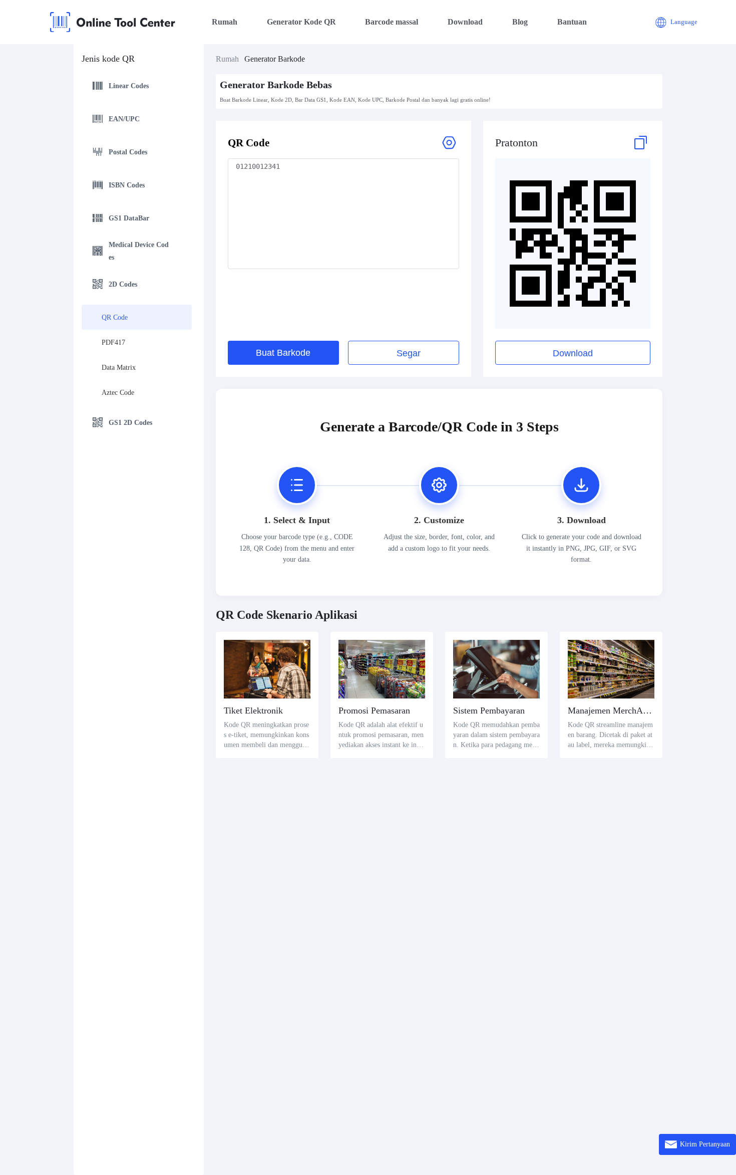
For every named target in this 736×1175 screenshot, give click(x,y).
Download (465, 22)
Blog (520, 22)
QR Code (115, 317)
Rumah (224, 22)
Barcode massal (391, 22)
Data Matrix (119, 367)
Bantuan (572, 22)
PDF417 (113, 342)
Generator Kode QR (301, 22)
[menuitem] (137, 87)
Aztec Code (118, 392)
